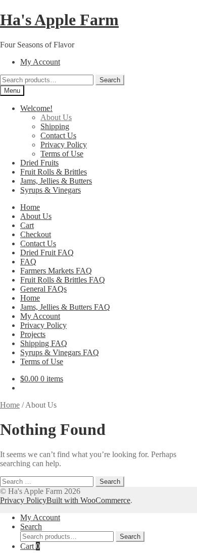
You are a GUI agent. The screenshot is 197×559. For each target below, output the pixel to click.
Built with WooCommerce (88, 500)
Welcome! (36, 108)
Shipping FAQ (43, 343)
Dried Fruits (39, 162)
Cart (27, 225)
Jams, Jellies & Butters (56, 181)
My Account (40, 62)
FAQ (28, 261)
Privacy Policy (63, 144)
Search (110, 80)
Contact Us (58, 135)
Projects (32, 334)
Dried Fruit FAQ (47, 252)
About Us (56, 117)
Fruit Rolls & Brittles (53, 171)
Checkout (35, 234)
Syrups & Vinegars (50, 190)
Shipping (54, 126)
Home (30, 207)
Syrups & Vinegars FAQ (59, 352)
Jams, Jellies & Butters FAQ (65, 307)
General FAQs (43, 289)
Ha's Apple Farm (59, 20)
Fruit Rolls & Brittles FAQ (62, 279)
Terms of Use (61, 153)
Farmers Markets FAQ (56, 270)
